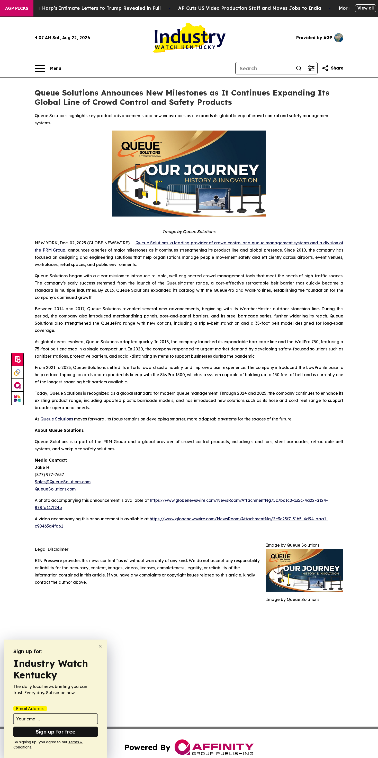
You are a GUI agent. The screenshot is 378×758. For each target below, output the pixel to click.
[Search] (299, 68)
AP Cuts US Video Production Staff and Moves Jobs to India (249, 8)
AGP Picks (16, 8)
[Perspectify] (17, 372)
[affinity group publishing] (17, 385)
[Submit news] (17, 359)
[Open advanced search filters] (311, 68)
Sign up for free (55, 731)
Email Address (30, 708)
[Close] (100, 646)
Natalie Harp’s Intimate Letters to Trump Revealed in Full (92, 8)
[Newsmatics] (17, 398)
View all (365, 8)
